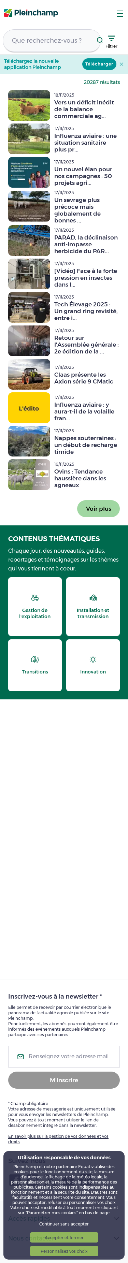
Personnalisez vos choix (64, 1251)
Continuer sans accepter (64, 1223)
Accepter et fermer (64, 1237)
